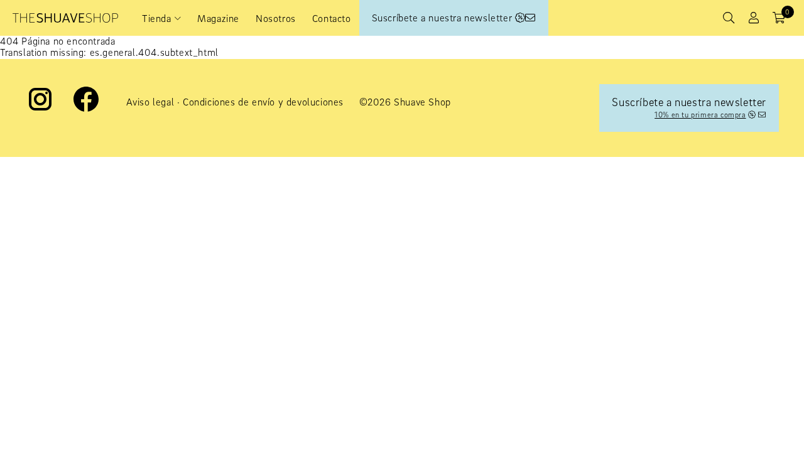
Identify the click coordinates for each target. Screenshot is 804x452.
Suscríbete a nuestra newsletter (443, 17)
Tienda (156, 18)
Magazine (218, 18)
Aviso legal (150, 102)
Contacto (331, 18)
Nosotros (276, 18)
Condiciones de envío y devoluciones (263, 102)
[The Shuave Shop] (65, 18)
